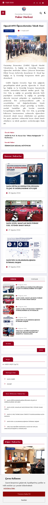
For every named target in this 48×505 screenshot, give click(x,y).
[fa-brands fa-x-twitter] (37, 3)
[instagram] (40, 3)
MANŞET (9, 384)
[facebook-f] (34, 3)
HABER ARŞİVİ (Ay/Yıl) (11, 364)
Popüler (34, 279)
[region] (24, 490)
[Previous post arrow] (42, 135)
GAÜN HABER (11, 379)
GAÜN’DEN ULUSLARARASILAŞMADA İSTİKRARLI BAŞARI (28, 320)
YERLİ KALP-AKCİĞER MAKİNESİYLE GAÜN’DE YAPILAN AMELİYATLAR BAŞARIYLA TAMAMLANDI (27, 332)
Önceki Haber (9, 132)
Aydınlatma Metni (9, 488)
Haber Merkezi (24, 17)
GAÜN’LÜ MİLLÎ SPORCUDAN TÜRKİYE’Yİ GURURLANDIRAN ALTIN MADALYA (29, 309)
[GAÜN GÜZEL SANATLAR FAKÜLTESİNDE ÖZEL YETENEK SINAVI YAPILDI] (24, 211)
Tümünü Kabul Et (24, 494)
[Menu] (3, 13)
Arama (8, 344)
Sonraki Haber (10, 142)
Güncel (13, 279)
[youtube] (43, 3)
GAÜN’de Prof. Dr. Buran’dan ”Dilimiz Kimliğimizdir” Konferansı (23, 137)
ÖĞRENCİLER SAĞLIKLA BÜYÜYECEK (18, 146)
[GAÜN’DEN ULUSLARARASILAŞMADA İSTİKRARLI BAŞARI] (24, 248)
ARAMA (41, 350)
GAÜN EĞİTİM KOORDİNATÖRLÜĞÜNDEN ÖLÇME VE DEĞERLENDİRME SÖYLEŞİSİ (29, 287)
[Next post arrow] (42, 145)
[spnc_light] (45, 13)
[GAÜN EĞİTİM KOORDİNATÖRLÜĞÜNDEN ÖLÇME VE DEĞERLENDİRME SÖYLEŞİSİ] (24, 174)
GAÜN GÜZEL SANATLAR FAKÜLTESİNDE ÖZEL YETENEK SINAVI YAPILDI (29, 298)
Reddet (24, 500)
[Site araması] (40, 13)
